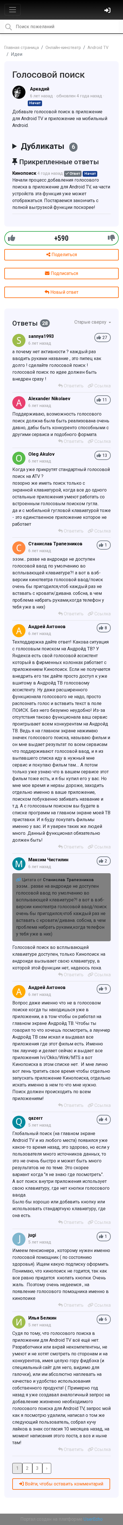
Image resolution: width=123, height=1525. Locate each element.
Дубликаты (48, 146)
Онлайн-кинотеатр (63, 47)
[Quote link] (19, 879)
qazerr (35, 1118)
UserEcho (93, 1519)
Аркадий (39, 89)
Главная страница (21, 47)
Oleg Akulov (41, 454)
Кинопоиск (24, 173)
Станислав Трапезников (55, 543)
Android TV (98, 47)
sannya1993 (41, 336)
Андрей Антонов (47, 626)
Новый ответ (63, 292)
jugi (32, 1235)
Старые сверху (91, 322)
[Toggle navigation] (13, 9)
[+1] (11, 238)
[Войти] (108, 11)
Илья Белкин (42, 1318)
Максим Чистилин (48, 859)
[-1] (111, 238)
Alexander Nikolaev (49, 398)
